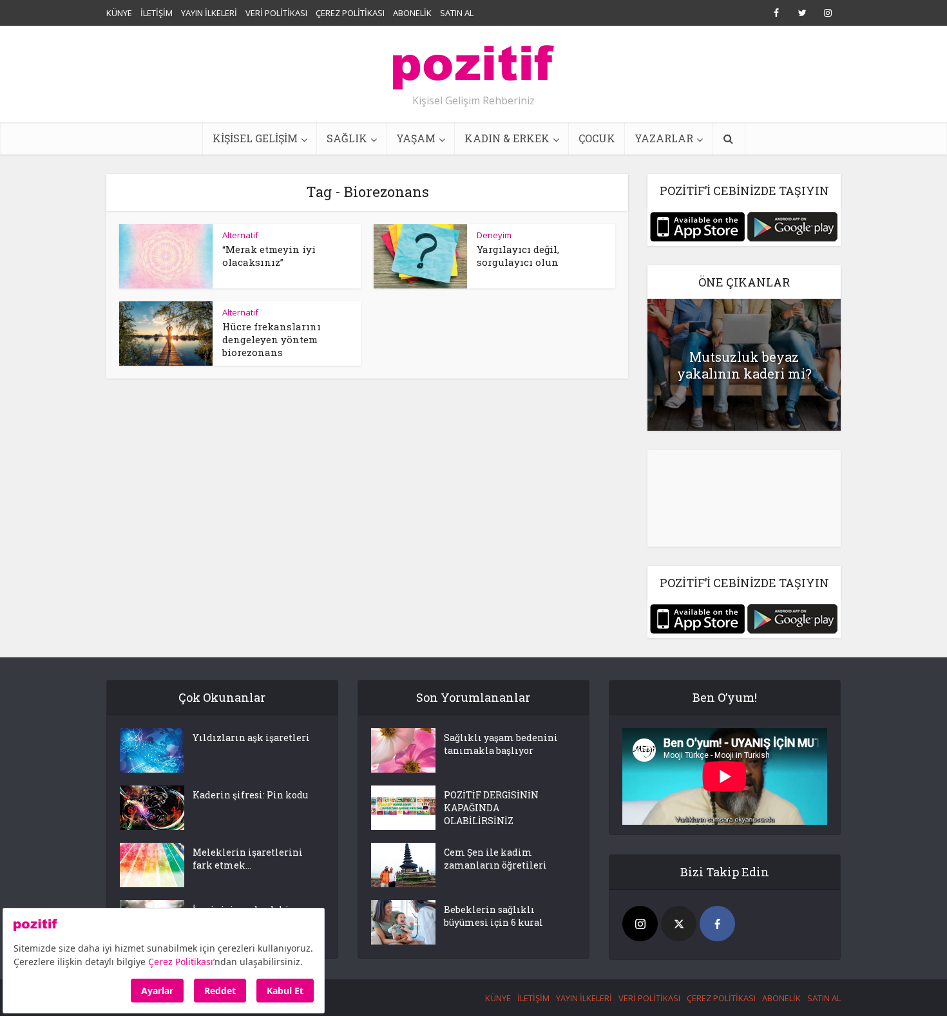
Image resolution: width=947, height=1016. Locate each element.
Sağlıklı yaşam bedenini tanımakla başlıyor (501, 744)
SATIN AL (457, 13)
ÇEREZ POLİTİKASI (350, 13)
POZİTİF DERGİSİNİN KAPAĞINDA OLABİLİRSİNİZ (491, 808)
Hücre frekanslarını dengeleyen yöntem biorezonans (271, 339)
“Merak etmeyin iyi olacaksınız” (269, 255)
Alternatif (240, 235)
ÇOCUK (597, 138)
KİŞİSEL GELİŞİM (255, 138)
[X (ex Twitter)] (678, 923)
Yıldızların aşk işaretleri (251, 737)
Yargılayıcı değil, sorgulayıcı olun (518, 255)
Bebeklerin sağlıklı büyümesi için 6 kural (493, 915)
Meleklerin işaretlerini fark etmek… (248, 858)
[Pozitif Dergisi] (473, 62)
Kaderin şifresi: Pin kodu (250, 795)
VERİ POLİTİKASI (276, 13)
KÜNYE (119, 13)
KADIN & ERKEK (507, 138)
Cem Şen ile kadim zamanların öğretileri (495, 858)
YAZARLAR (664, 138)
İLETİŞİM (156, 13)
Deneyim (494, 235)
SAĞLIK (347, 138)
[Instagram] (640, 923)
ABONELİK (412, 13)
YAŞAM (415, 138)
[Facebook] (717, 923)
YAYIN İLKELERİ (209, 13)
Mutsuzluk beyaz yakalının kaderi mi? (744, 365)
